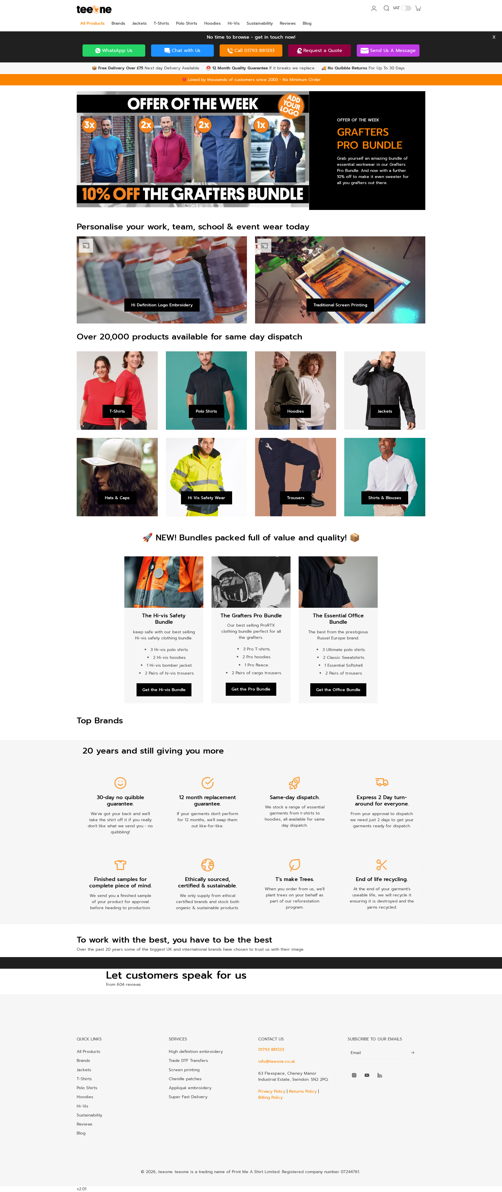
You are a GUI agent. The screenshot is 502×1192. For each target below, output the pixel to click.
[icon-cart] (417, 8)
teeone (165, 1172)
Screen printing (184, 1070)
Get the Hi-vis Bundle (164, 690)
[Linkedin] (379, 1075)
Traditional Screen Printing (340, 305)
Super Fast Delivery (188, 1097)
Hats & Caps (117, 498)
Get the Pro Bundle (251, 689)
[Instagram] (354, 1075)
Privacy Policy (272, 1091)
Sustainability (89, 1115)
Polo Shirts (206, 411)
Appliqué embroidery (190, 1088)
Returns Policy (303, 1091)
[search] (386, 8)
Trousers (295, 498)
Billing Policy (270, 1097)
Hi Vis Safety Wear (206, 498)
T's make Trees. (294, 879)
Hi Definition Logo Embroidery (162, 305)
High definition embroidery (196, 1051)
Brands (83, 1060)
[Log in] (373, 8)
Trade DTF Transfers (188, 1060)
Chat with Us (186, 50)
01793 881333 (271, 1050)
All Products (88, 1051)
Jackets (385, 411)
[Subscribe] (412, 1053)
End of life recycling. (382, 879)
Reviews (84, 1124)
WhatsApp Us (117, 50)
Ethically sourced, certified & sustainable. (207, 882)
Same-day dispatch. (295, 797)
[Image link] (193, 150)
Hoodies (295, 411)
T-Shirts (117, 411)
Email (356, 1053)
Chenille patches (185, 1079)
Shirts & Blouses (384, 498)
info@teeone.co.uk (276, 1061)
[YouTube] (367, 1075)
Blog (81, 1133)
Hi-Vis (82, 1106)
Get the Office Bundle (338, 690)
